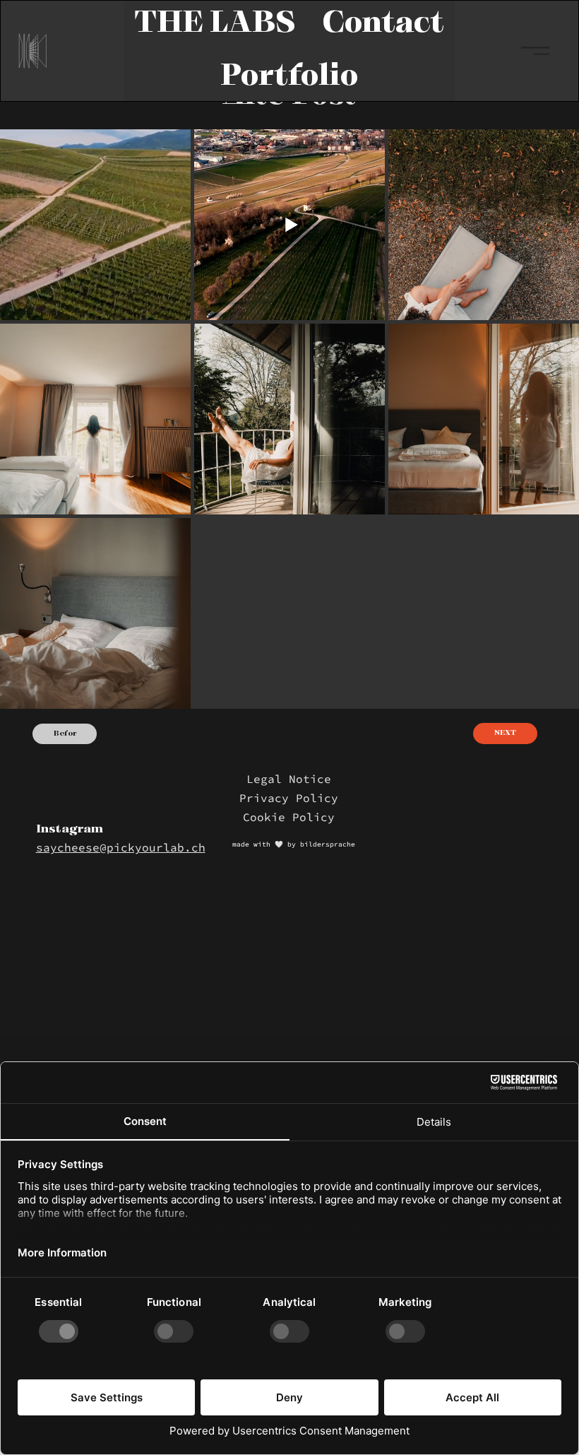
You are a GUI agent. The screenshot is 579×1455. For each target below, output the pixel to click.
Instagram (69, 829)
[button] (215, 24)
